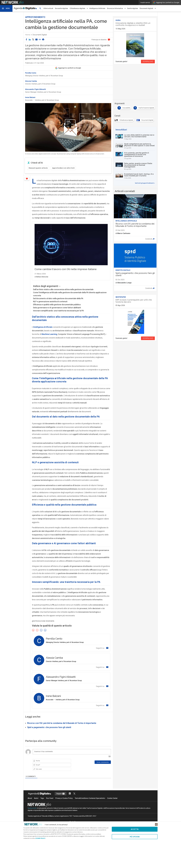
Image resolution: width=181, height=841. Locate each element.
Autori (36, 798)
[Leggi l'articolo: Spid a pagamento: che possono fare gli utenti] (135, 267)
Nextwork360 (32, 808)
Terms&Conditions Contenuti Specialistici (90, 798)
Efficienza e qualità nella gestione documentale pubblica (57, 304)
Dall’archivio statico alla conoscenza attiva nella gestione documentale (63, 289)
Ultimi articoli (48, 8)
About (30, 798)
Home (27, 35)
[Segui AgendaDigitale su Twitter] (74, 794)
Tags (42, 798)
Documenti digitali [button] (146, 8)
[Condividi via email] (36, 39)
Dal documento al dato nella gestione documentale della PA (58, 298)
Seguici (59, 794)
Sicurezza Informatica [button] (115, 8)
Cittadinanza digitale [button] (77, 8)
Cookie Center (112, 798)
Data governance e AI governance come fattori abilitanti (57, 307)
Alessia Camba (31, 81)
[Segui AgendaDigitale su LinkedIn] (70, 794)
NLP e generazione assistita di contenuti (50, 301)
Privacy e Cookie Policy (64, 798)
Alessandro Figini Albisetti (35, 89)
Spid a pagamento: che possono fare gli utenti (49, 727)
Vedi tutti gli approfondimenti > (145, 183)
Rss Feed (49, 798)
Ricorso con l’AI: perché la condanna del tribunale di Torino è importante (61, 723)
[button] (6, 8)
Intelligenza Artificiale (97, 8)
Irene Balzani (30, 97)
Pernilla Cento (30, 73)
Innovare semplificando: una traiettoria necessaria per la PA (58, 311)
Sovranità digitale (61, 8)
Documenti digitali (39, 35)
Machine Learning (49, 334)
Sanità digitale (132, 8)
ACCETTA (134, 829)
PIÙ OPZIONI (135, 836)
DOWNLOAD (148, 61)
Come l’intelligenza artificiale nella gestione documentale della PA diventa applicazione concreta (70, 294)
